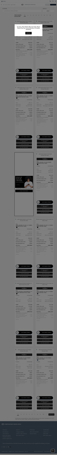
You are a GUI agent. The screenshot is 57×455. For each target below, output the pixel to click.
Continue (28, 33)
